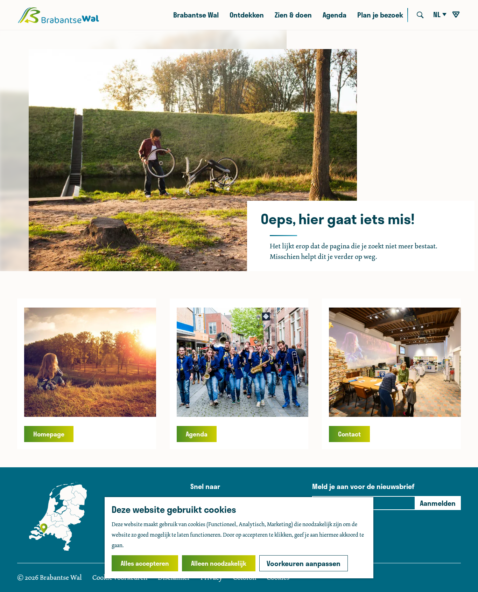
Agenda (197, 434)
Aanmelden (438, 503)
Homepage (48, 434)
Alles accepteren (145, 563)
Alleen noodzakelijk (218, 563)
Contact (349, 434)
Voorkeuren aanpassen (303, 563)
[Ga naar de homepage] (58, 15)
